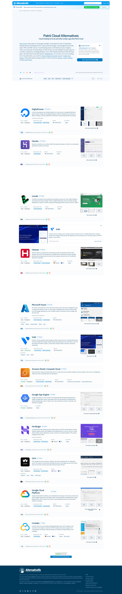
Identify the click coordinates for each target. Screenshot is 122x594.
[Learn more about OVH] (25, 462)
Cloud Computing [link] (66, 78)
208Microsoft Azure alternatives (38, 315)
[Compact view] (94, 78)
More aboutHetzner (90, 268)
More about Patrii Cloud (89, 60)
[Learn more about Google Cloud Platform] (25, 494)
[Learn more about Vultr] (25, 340)
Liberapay (68, 583)
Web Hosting (46, 122)
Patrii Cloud (23, 44)
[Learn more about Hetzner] (25, 253)
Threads (25, 583)
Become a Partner (91, 585)
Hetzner (70, 58)
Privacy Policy (89, 579)
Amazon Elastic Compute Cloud (51, 56)
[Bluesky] (28, 591)
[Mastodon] (25, 591)
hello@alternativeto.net (48, 581)
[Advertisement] (61, 22)
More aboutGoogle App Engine (91, 413)
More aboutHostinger (91, 445)
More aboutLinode (91, 215)
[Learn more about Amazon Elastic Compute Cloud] (25, 372)
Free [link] (53, 78)
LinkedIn (36, 583)
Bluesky (21, 583)
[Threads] (30, 591)
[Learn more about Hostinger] (25, 430)
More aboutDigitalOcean (91, 128)
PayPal (73, 583)
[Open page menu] (108, 3)
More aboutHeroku (90, 160)
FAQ (87, 574)
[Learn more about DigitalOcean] (25, 112)
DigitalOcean (49, 54)
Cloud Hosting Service (83, 48)
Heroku (59, 58)
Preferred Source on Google (94, 587)
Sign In (104, 3)
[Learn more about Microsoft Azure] (25, 308)
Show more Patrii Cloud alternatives (61, 556)
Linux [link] (49, 78)
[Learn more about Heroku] (25, 144)
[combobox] (93, 3)
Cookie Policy (89, 581)
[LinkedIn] (35, 591)
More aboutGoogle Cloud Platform (91, 510)
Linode (65, 58)
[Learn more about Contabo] (25, 526)
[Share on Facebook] (20, 72)
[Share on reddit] (27, 72)
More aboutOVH (91, 477)
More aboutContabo (91, 542)
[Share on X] (24, 72)
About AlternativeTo (91, 583)
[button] (47, 109)
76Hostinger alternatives (37, 437)
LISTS (62, 3)
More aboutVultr (91, 356)
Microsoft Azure (27, 60)
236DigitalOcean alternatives (37, 118)
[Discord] (20, 591)
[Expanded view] (93, 78)
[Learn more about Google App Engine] (25, 398)
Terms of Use (89, 576)
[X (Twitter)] (22, 591)
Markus (33, 576)
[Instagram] (33, 591)
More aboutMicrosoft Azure (90, 323)
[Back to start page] (22, 3)
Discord (59, 581)
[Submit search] (85, 3)
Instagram (30, 583)
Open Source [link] (58, 78)
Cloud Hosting (37, 153)
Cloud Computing (38, 122)
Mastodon (78, 581)
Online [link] (45, 78)
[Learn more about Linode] (25, 199)
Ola (29, 576)
